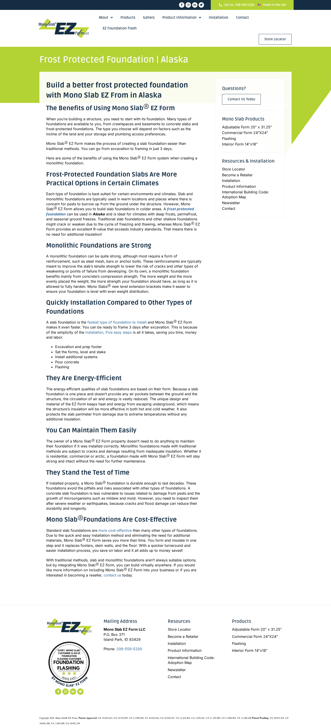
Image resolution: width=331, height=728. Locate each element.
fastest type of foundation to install (117, 322)
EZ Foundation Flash (120, 28)
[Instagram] (188, 5)
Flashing (229, 138)
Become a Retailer (237, 175)
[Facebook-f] (181, 5)
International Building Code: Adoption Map (245, 194)
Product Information (179, 17)
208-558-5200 (129, 649)
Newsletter (231, 203)
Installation (218, 17)
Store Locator (233, 169)
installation (94, 332)
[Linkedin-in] (194, 5)
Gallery (149, 17)
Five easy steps (119, 332)
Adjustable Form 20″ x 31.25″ (247, 127)
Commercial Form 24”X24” (245, 132)
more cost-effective (115, 530)
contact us (112, 575)
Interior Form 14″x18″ (240, 144)
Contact (242, 17)
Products (127, 17)
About (103, 17)
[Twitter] (201, 5)
